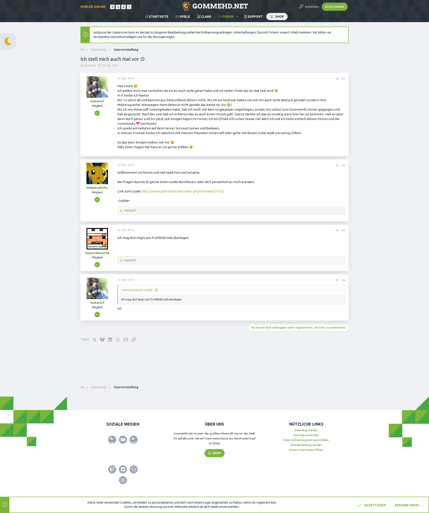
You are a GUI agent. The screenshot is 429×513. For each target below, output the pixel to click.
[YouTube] (123, 440)
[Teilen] (337, 79)
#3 (343, 230)
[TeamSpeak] (134, 469)
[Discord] (123, 469)
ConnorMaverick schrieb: (137, 289)
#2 (343, 165)
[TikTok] (134, 440)
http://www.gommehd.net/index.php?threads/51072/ (183, 191)
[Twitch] (112, 469)
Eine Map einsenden (306, 435)
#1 (343, 78)
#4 (343, 280)
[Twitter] (112, 440)
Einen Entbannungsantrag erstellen (306, 439)
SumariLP (90, 65)
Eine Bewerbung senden (306, 444)
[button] (237, 16)
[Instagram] (123, 480)
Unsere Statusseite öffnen (306, 449)
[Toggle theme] (8, 41)
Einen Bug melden (306, 430)
